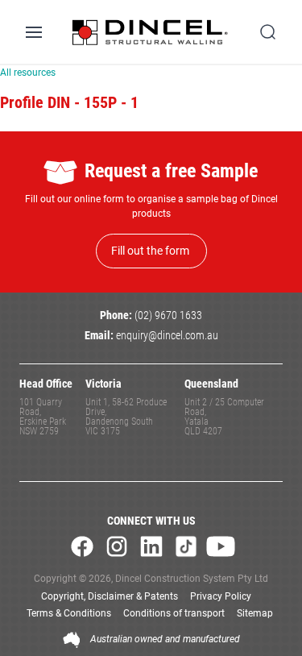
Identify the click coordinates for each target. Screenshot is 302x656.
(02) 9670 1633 (168, 315)
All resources (28, 72)
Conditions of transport (174, 613)
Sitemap (255, 613)
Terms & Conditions (69, 613)
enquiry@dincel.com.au (167, 336)
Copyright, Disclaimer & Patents (109, 596)
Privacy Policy (220, 596)
